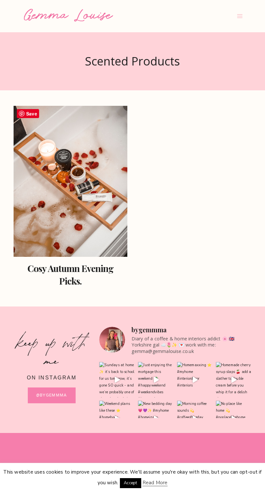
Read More (155, 482)
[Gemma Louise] (68, 15)
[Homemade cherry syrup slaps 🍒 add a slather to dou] (233, 379)
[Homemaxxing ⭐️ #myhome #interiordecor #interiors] (195, 379)
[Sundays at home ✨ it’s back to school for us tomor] (117, 379)
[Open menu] (240, 16)
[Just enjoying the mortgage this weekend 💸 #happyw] (156, 379)
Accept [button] (130, 483)
